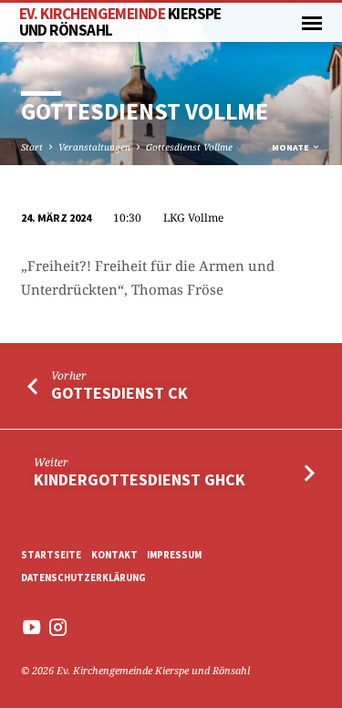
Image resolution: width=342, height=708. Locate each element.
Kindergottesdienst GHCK (139, 479)
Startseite (51, 554)
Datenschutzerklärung (83, 577)
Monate (291, 147)
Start (32, 147)
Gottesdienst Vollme (189, 147)
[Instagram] (57, 626)
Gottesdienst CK (119, 392)
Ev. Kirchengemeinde (120, 21)
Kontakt (114, 554)
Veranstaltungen (94, 147)
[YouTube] (31, 626)
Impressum (174, 554)
